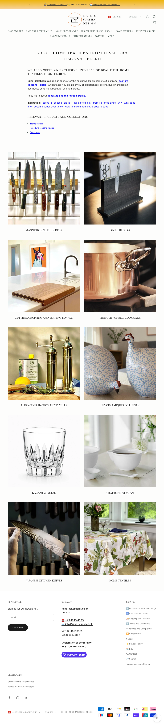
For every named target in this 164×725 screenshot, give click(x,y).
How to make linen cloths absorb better (87, 106)
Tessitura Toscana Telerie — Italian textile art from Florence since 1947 (81, 102)
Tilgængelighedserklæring (138, 664)
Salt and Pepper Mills (39, 31)
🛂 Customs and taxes (137, 613)
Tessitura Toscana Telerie (42, 128)
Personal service (57, 4)
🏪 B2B (129, 649)
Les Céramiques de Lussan (96, 31)
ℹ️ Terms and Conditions (138, 623)
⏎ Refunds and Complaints (139, 628)
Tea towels (35, 132)
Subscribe (17, 627)
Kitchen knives (83, 36)
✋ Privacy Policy (134, 643)
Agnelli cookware (67, 31)
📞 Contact (131, 654)
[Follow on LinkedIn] (26, 697)
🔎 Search (131, 658)
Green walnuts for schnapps (21, 681)
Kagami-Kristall (60, 36)
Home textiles (36, 123)
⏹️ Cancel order (133, 633)
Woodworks (15, 31)
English (133, 17)
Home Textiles (124, 31)
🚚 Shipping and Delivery (138, 618)
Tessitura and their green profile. (67, 95)
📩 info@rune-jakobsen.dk (105, 4)
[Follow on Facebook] (9, 697)
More (111, 36)
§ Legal (129, 638)
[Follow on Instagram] (17, 697)
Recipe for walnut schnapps (21, 686)
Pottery (100, 36)
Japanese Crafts (146, 31)
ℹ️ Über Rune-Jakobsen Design (141, 608)
